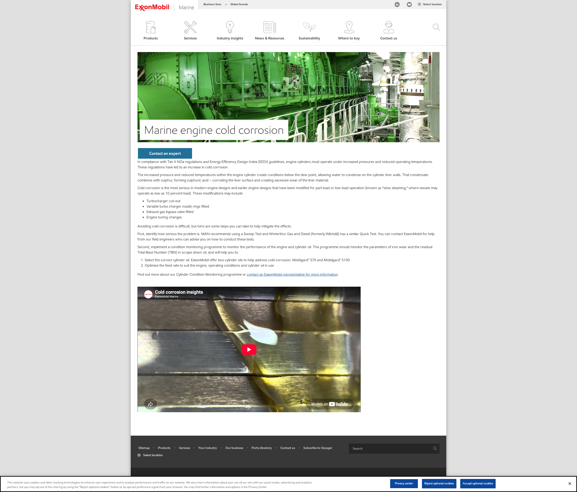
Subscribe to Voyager (317, 448)
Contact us (287, 448)
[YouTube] (409, 5)
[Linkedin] (397, 5)
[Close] (570, 483)
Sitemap (144, 448)
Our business (234, 448)
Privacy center (404, 483)
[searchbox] (389, 449)
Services (184, 448)
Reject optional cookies (439, 483)
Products (164, 448)
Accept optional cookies (478, 483)
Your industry (207, 448)
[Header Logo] (164, 8)
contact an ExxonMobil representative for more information (292, 274)
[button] (150, 31)
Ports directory (262, 448)
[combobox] (394, 449)
